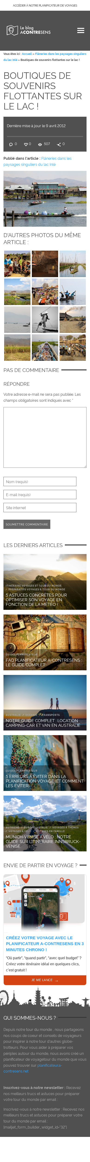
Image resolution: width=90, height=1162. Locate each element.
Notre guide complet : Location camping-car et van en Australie (43, 722)
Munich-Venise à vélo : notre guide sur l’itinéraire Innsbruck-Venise (43, 841)
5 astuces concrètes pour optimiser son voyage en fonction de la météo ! (36, 599)
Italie (43, 827)
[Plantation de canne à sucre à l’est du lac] (17, 346)
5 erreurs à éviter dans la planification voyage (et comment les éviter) (45, 780)
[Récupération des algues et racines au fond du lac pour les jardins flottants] (73, 290)
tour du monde (39, 1029)
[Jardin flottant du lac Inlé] (17, 290)
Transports (51, 714)
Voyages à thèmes (65, 827)
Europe (29, 827)
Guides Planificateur (22, 654)
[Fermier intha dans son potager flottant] (73, 262)
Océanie (31, 714)
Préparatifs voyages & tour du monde (37, 589)
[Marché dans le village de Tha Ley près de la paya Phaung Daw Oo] (45, 290)
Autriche (12, 827)
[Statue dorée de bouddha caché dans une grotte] (45, 262)
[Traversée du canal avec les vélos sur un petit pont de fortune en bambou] (73, 346)
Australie (13, 714)
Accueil (27, 54)
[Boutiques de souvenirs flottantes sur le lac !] (45, 197)
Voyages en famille (50, 831)
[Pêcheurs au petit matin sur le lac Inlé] (17, 318)
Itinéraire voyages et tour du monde (34, 585)
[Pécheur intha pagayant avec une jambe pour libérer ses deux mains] (45, 318)
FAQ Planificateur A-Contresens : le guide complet (44, 662)
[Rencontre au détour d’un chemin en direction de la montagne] (17, 262)
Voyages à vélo (20, 831)
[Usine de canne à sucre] (73, 318)
